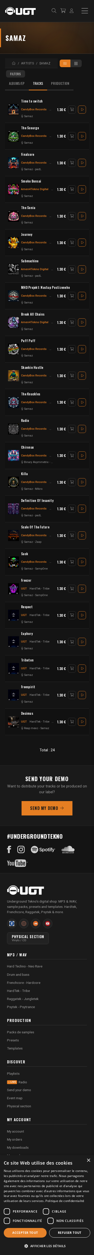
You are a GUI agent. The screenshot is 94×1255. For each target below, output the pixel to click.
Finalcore (27, 154)
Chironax (27, 447)
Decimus (27, 713)
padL (38, 169)
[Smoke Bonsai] (13, 189)
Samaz (28, 116)
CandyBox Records (34, 109)
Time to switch (32, 101)
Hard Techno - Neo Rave (24, 966)
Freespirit (28, 686)
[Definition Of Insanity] (13, 508)
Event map (15, 1098)
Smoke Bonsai (31, 181)
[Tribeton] (13, 668)
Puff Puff (28, 340)
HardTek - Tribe (39, 588)
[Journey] (13, 242)
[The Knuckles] (13, 402)
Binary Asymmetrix (36, 462)
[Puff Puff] (13, 349)
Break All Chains (32, 314)
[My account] (71, 11)
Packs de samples (20, 1032)
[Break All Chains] (13, 322)
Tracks (38, 83)
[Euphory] (13, 641)
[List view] (65, 63)
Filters (15, 74)
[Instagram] (21, 849)
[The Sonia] (13, 216)
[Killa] (13, 482)
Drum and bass (18, 974)
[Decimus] (13, 721)
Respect (27, 606)
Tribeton (27, 660)
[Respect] (13, 615)
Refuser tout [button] (69, 1233)
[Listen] (82, 110)
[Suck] (13, 562)
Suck (24, 553)
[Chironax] (13, 455)
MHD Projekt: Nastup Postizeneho (45, 287)
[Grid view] (76, 63)
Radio (25, 420)
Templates (15, 1048)
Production (60, 83)
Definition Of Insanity (37, 500)
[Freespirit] (13, 695)
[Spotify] (43, 849)
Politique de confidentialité (64, 1201)
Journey (26, 234)
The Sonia (28, 207)
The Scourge (30, 127)
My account (15, 1131)
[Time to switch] (13, 109)
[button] (47, 1246)
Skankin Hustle (32, 367)
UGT (24, 588)
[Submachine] (13, 269)
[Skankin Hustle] (13, 375)
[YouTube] (17, 863)
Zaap (38, 542)
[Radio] (13, 428)
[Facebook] (9, 849)
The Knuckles (30, 394)
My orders (14, 1139)
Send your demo (19, 1090)
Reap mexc (31, 728)
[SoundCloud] (68, 849)
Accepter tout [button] (25, 1233)
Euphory (27, 633)
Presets (13, 1040)
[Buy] (72, 110)
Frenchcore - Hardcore (23, 983)
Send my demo (44, 808)
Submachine (30, 261)
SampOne (41, 568)
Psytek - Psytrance (21, 1007)
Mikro (38, 489)
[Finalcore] (13, 162)
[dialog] (47, 1205)
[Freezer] (13, 588)
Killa (24, 473)
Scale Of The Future (35, 527)
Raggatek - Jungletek (23, 999)
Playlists (13, 1073)
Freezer (26, 580)
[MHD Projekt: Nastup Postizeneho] (13, 295)
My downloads (18, 1147)
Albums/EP (17, 83)
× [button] (88, 1160)
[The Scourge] (13, 136)
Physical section (19, 1106)
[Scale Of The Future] (13, 535)
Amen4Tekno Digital (34, 189)
